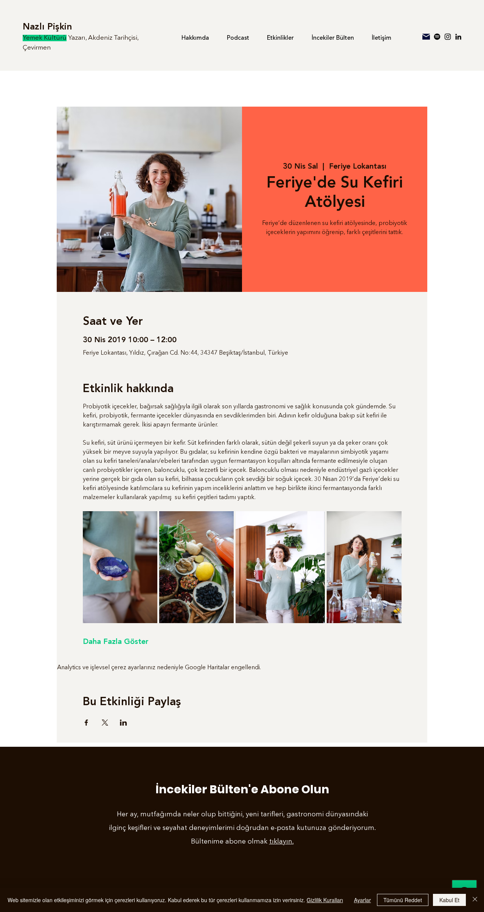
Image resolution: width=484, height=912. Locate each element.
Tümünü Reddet (402, 900)
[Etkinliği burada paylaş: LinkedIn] (123, 723)
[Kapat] (474, 900)
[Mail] (426, 37)
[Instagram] (448, 37)
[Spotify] (437, 37)
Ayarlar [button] (362, 900)
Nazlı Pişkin (47, 27)
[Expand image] (120, 567)
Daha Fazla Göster (116, 642)
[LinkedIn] (458, 37)
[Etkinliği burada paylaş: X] (105, 723)
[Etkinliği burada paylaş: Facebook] (86, 723)
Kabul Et (449, 900)
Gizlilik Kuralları (325, 900)
